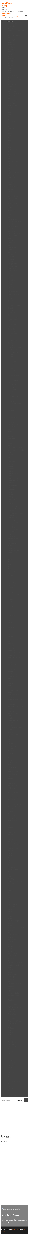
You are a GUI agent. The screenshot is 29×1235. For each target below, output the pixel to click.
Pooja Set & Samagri (13, 797)
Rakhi (9, 813)
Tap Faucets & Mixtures (14, 1007)
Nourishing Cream (13, 734)
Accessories (11, 26)
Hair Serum (11, 483)
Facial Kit (10, 354)
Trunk (9, 1053)
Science (10, 876)
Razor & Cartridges (13, 816)
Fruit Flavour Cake (13, 424)
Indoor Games (12, 541)
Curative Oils (11, 243)
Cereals (10, 180)
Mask (9, 641)
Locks (9, 613)
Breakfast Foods (12, 149)
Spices (10, 949)
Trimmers (10, 1049)
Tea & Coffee (11, 1009)
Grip (9, 457)
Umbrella (10, 1058)
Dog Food (10, 282)
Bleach (10, 124)
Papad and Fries (12, 762)
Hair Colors (11, 469)
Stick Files (11, 970)
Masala (10, 634)
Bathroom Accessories (14, 93)
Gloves (10, 441)
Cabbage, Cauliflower (13, 166)
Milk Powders (11, 685)
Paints (9, 755)
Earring (10, 298)
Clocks (10, 208)
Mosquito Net (11, 704)
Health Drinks (11, 511)
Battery (10, 98)
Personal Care (12, 783)
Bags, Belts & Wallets (13, 77)
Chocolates (11, 201)
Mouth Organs (12, 711)
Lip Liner (10, 601)
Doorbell (10, 285)
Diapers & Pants (12, 271)
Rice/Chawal (11, 837)
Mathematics (11, 650)
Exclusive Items (12, 24)
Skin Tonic (11, 914)
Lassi (9, 580)
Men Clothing (11, 669)
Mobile (10, 692)
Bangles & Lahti (12, 89)
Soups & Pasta (12, 939)
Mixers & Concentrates (14, 690)
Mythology (11, 718)
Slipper (10, 918)
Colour (9, 215)
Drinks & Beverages (13, 294)
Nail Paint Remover (13, 720)
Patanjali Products (13, 767)
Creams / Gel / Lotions (14, 233)
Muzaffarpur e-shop (7, 4)
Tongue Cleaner (12, 1023)
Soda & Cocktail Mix (13, 935)
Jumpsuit (10, 569)
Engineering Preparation (14, 317)
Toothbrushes (11, 1030)
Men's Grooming (12, 674)
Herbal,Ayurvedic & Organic (15, 513)
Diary (9, 273)
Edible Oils (10, 301)
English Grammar (12, 320)
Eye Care (10, 336)
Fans (9, 366)
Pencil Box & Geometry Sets (15, 771)
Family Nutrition (12, 361)
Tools (9, 1025)
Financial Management (14, 375)
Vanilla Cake (11, 1070)
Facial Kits (10, 357)
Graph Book (11, 455)
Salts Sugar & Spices (13, 848)
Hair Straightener (12, 485)
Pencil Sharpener (12, 774)
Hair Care (10, 464)
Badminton (11, 68)
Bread (9, 147)
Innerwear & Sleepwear (14, 550)
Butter (9, 156)
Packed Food (11, 748)
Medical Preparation (13, 655)
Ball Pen (10, 82)
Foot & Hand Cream (13, 396)
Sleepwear (11, 916)
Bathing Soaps (12, 91)
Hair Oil (10, 476)
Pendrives (10, 779)
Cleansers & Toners (13, 205)
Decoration (11, 254)
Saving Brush (11, 867)
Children (10, 191)
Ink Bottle (10, 545)
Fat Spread (11, 368)
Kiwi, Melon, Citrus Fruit (14, 576)
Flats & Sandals (12, 385)
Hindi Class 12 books (13, 518)
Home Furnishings (13, 529)
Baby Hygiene (12, 52)
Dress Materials (12, 287)
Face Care (11, 345)
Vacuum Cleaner (12, 1067)
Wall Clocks (11, 1077)
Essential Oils (11, 329)
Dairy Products (12, 252)
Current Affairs (12, 247)
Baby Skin (10, 61)
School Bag (11, 874)
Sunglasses (11, 986)
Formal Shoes (11, 401)
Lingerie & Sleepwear (14, 594)
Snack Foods (11, 923)
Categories (10, 21)
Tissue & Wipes (12, 1014)
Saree (9, 860)
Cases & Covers (12, 175)
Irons (9, 555)
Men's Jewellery (12, 676)
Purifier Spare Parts (13, 809)
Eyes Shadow (11, 343)
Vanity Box (11, 1072)
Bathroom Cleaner (13, 96)
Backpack (10, 66)
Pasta (9, 765)
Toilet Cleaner (11, 1019)
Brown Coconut (12, 154)
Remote (10, 830)
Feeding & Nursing (13, 371)
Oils (9, 739)
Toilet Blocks (11, 1016)
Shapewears (11, 883)
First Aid (10, 378)
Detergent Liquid (12, 264)
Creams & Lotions (13, 236)
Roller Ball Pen (12, 839)
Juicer (9, 566)
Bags (9, 70)
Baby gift (10, 49)
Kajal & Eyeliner (12, 571)
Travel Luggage (12, 1046)
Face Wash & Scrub (13, 352)
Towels (10, 1039)
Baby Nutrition (12, 56)
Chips (9, 194)
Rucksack (10, 846)
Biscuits (10, 119)
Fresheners (11, 420)
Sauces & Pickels (12, 865)
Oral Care (10, 744)
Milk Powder (11, 683)
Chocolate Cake (12, 198)
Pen (9, 769)
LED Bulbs (10, 587)
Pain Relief (11, 751)
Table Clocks (11, 1000)
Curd (9, 245)
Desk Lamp (11, 259)
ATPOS (10, 38)
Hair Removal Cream (13, 478)
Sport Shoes (11, 951)
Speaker (10, 942)
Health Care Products (14, 508)
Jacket (10, 559)
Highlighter (11, 515)
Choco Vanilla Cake (13, 196)
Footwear (10, 399)
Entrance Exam (12, 322)
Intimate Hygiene (12, 552)
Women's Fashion (12, 1093)
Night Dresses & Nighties (15, 727)
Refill (9, 823)
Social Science (12, 930)
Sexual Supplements (13, 879)
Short (9, 897)
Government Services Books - (16, 450)
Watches (10, 1084)
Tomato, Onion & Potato (14, 1021)
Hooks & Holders (12, 536)
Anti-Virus (10, 33)
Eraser (9, 326)
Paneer (10, 760)
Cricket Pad (11, 240)
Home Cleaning (12, 527)
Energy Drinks (11, 312)
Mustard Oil (11, 716)
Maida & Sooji (11, 618)
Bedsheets (11, 107)
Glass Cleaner (11, 438)
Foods (9, 394)
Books (9, 140)
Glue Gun (10, 445)
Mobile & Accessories (14, 695)
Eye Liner (10, 338)
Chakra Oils (11, 182)
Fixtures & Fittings (13, 380)
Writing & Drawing (13, 1095)
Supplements (11, 991)
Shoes (9, 895)
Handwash (11, 501)
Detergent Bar (12, 261)
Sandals (10, 855)
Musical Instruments (13, 713)
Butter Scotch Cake (13, 161)
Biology (10, 117)
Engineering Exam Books (14, 315)
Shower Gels (11, 900)
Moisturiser (11, 697)
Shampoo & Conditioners (15, 881)
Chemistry (10, 189)
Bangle (10, 86)
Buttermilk (10, 163)
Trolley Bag (11, 1051)
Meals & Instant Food (14, 653)
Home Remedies (12, 531)
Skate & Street (12, 907)
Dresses (10, 289)
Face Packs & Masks (13, 350)
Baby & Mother (12, 45)
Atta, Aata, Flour (12, 40)
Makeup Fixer (11, 622)
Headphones (11, 504)
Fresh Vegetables (13, 417)
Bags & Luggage (12, 75)
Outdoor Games (12, 746)
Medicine (10, 660)
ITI (8, 557)
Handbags (11, 497)
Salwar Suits (11, 851)
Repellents (11, 834)
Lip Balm (10, 597)
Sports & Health (12, 953)
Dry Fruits (10, 296)
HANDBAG (11, 494)
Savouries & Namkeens (14, 869)
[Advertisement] (14, 1116)
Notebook (10, 732)
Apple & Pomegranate (14, 35)
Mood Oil (10, 702)
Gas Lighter (11, 429)
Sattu (9, 862)
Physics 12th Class (13, 792)
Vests (9, 1074)
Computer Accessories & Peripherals (14, 223)
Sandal (10, 853)
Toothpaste (11, 1032)
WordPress (15, 1229)
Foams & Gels (11, 392)
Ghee (9, 434)
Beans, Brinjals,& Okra (13, 105)
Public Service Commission (15, 804)
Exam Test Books (12, 333)
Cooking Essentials (13, 226)
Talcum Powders (12, 1005)
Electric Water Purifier (14, 306)
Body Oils (10, 135)
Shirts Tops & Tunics (13, 890)
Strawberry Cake (12, 974)
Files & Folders (12, 373)
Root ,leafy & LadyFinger (14, 844)
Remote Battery (12, 832)
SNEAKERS (11, 925)
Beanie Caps (11, 103)
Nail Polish (10, 723)
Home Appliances (13, 522)
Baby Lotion (11, 54)
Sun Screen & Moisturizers (15, 984)
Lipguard (10, 606)
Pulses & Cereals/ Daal (14, 806)
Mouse (10, 709)
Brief (9, 152)
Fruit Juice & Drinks (13, 427)
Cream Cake (11, 231)
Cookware (11, 229)
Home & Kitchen (12, 520)
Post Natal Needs (13, 799)
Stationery (11, 967)
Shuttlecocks (11, 902)
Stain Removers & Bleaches (15, 963)
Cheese (10, 184)
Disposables (11, 280)
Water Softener (12, 1086)
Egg (9, 303)
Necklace (10, 725)
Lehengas (10, 592)
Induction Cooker (12, 543)
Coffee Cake (11, 210)
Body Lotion (11, 131)
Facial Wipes (11, 359)
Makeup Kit (11, 625)
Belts (9, 112)
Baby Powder (11, 58)
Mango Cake (11, 629)
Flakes (9, 382)
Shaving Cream (12, 886)
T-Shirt (9, 998)
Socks (9, 932)
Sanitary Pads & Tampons (15, 858)
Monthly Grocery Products (15, 699)
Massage (10, 643)
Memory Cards (12, 664)
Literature (10, 611)
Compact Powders (13, 219)
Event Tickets (11, 331)
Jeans (9, 564)
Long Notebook (12, 615)
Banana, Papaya (12, 84)
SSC (9, 960)
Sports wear (11, 958)
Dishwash (10, 278)
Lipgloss (10, 604)
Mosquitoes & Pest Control (15, 706)
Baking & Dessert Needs (14, 80)
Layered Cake (12, 585)
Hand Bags (11, 487)
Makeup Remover (13, 627)
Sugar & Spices (12, 977)
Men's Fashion (12, 671)
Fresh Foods (11, 410)
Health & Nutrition (12, 506)
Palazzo (10, 757)
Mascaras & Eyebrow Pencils (16, 639)
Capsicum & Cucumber (14, 173)
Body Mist (10, 133)
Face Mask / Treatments (14, 347)
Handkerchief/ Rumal (13, 499)
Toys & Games (12, 1042)
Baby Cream (11, 47)
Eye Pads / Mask (12, 340)
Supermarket (11, 988)
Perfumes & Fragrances (14, 781)
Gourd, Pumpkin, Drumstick (15, 448)
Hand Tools (11, 492)
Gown (9, 452)
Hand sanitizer (12, 490)
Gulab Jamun (11, 462)
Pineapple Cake (12, 795)
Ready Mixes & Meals (14, 818)
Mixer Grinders (12, 688)
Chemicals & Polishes (14, 187)
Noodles (10, 730)
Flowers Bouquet (12, 389)
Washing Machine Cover (14, 1081)
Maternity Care (12, 646)
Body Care (11, 128)
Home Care (11, 525)
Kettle (9, 573)
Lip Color (10, 599)
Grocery (10, 459)
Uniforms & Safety (13, 1065)
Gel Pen (10, 431)
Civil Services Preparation (15, 203)
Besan (9, 114)
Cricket (10, 238)
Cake (9, 168)
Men (9, 667)
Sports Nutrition (12, 956)
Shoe (9, 893)
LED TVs (10, 590)
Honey (10, 534)
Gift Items (10, 436)
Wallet (9, 1079)
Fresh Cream (11, 408)
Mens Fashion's (12, 678)
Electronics (11, 310)
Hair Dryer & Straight (13, 473)
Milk (9, 681)
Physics (10, 790)
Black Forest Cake (13, 121)
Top (9, 1037)
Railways (10, 811)
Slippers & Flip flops (13, 921)
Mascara (10, 636)
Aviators (10, 42)
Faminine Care (12, 364)
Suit (9, 981)
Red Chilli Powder (12, 820)
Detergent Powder (13, 266)
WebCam (10, 1091)
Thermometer (11, 1011)
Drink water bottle (13, 292)
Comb (9, 217)
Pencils (10, 776)
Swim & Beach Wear (13, 995)
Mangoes (10, 632)
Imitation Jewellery (13, 539)
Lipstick (10, 608)
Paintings (10, 753)
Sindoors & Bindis (12, 904)
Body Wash (11, 138)
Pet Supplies (11, 788)
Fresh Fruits (11, 413)
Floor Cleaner (11, 387)
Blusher (10, 126)
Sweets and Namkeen (14, 993)
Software (10, 937)
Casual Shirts (11, 177)
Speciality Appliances (14, 946)
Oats (9, 737)
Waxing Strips (11, 1088)
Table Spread (11, 1002)
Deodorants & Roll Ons (14, 257)
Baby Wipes (11, 63)
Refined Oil (11, 827)
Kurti (9, 578)
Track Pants (11, 1044)
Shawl (9, 888)
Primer (9, 802)
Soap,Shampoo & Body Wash (16, 928)
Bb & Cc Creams (12, 100)
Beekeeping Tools (13, 110)
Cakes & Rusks (12, 170)
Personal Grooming (13, 785)
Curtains (10, 250)
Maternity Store (12, 648)
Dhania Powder (12, 268)
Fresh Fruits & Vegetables (15, 415)
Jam (9, 562)
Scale (9, 872)
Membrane (11, 662)
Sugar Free (11, 979)
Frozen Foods (11, 422)
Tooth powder (12, 1028)
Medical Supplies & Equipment (16, 657)
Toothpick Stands (13, 1035)
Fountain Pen (11, 406)
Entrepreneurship (12, 324)
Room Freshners (12, 841)
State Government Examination (16, 965)
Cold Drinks (11, 212)
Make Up (10, 620)
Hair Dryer (10, 471)
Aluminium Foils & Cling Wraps (16, 31)
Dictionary (10, 275)
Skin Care (10, 909)
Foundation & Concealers (15, 403)
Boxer (9, 142)
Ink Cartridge (11, 548)
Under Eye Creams (13, 1063)
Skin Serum (11, 911)
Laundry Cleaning (12, 583)
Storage (10, 972)
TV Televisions (12, 1056)
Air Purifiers (11, 28)
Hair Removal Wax (13, 480)
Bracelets (10, 145)
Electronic (10, 308)
